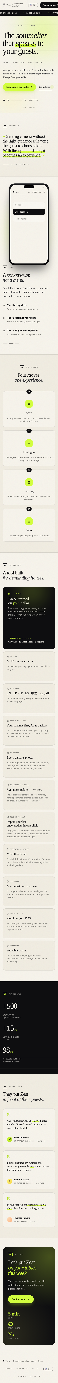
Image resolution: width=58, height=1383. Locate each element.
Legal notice (22, 1368)
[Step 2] (11, 343)
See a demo (44, 87)
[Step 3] (17, 343)
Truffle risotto (21, 218)
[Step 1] (5, 343)
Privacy (36, 1368)
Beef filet (19, 205)
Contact (8, 1368)
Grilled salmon (29, 212)
